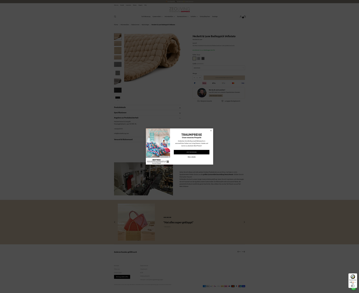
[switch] (353, 286)
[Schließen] (211, 130)
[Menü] (356, 274)
